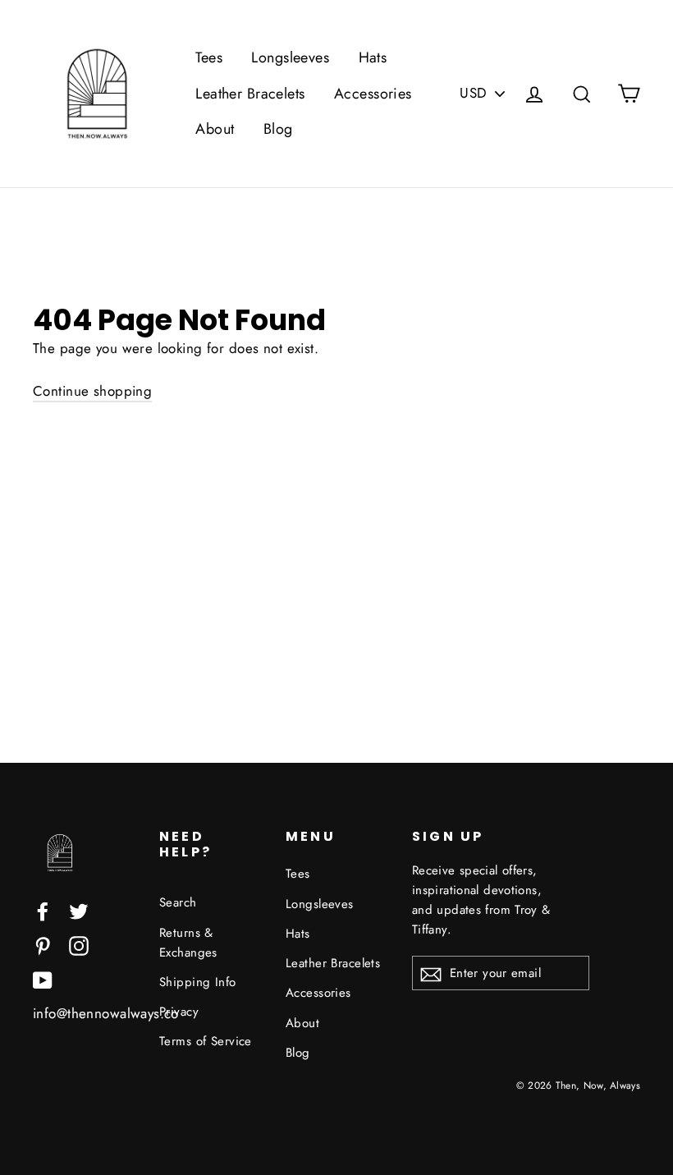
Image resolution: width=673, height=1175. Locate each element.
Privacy (179, 1012)
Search (178, 902)
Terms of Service (205, 1041)
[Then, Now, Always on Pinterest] (43, 945)
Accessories (373, 93)
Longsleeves (290, 57)
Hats (373, 57)
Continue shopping (92, 391)
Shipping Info (197, 982)
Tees (208, 57)
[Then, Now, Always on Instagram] (79, 945)
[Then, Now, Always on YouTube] (43, 979)
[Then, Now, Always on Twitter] (79, 910)
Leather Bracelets (249, 93)
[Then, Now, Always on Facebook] (43, 910)
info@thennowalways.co (106, 1013)
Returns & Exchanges (188, 943)
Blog (278, 129)
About (214, 129)
